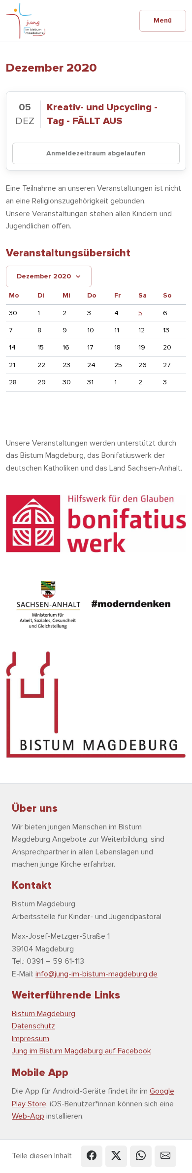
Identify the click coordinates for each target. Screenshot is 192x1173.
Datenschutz (33, 1026)
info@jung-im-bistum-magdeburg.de (96, 974)
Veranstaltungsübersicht (68, 253)
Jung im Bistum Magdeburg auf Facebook (81, 1051)
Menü (163, 20)
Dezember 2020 (44, 276)
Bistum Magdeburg (43, 1014)
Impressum (30, 1039)
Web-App (28, 1116)
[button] (91, 1156)
